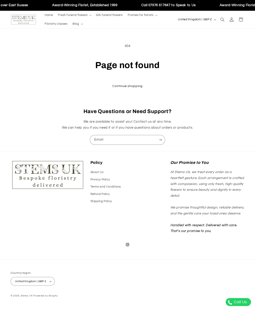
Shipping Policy (101, 201)
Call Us (240, 302)
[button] (74, 15)
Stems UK (27, 296)
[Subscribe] (160, 140)
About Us (97, 172)
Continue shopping (127, 86)
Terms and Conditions (105, 186)
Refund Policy (100, 194)
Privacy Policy (100, 179)
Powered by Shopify (45, 296)
